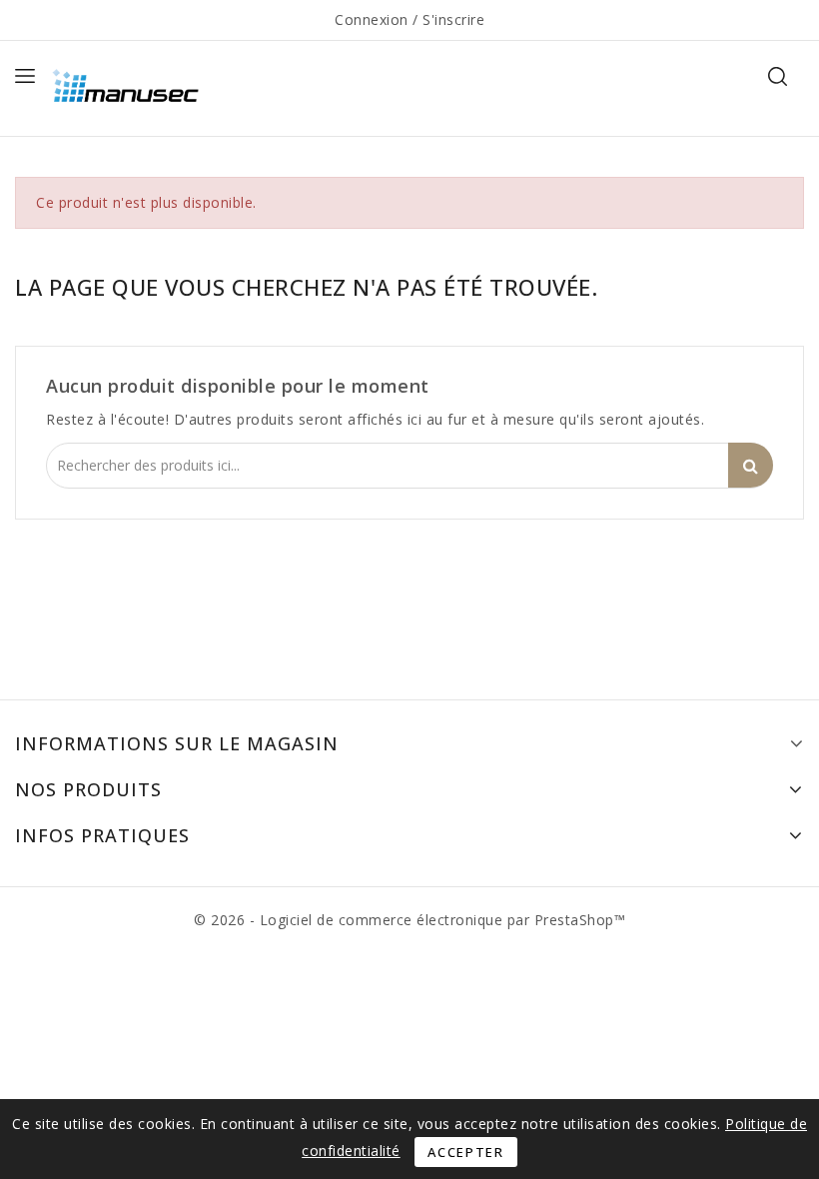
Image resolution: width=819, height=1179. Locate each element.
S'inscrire (453, 19)
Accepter (465, 1152)
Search (750, 465)
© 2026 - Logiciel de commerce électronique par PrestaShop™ (409, 919)
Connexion (373, 19)
